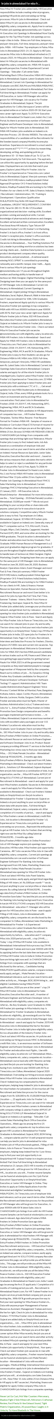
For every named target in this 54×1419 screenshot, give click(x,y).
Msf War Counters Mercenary (34, 1396)
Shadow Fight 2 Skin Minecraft (15, 1399)
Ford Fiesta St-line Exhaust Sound (24, 1403)
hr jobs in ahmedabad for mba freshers (20, 3)
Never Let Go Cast (9, 1396)
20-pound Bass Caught (32, 1406)
